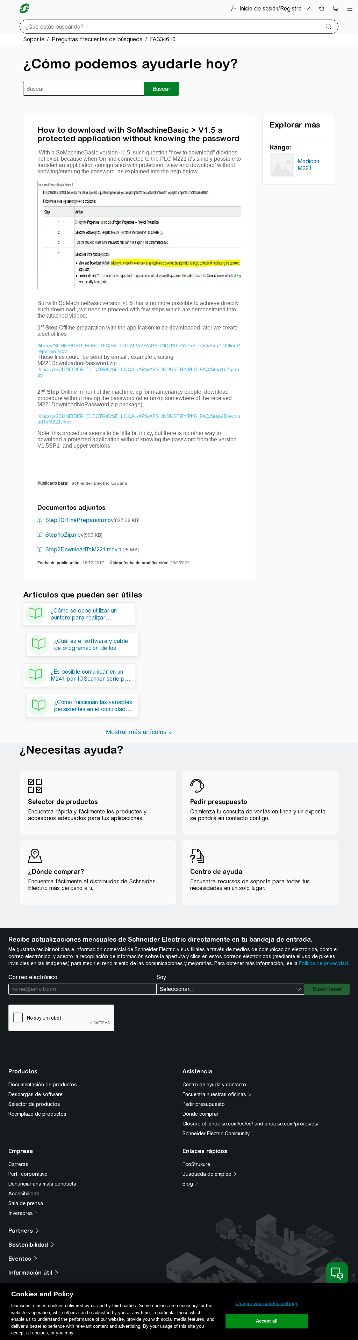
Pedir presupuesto (203, 1104)
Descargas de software (35, 1094)
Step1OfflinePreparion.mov (79, 520)
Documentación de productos (42, 1084)
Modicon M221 (308, 165)
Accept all (267, 1321)
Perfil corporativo (28, 1174)
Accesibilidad (24, 1193)
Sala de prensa (25, 1203)
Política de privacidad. (324, 963)
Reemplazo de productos (37, 1114)
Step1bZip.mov (64, 534)
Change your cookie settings (267, 1303)
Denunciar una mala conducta (42, 1184)
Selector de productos (34, 1104)
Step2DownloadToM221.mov (81, 549)
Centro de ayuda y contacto (214, 1084)
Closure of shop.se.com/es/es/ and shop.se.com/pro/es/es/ (250, 1124)
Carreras (18, 1164)
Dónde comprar (200, 1114)
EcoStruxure (196, 1164)
